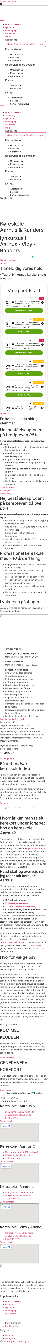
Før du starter (34, 945)
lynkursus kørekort (37, 848)
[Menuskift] (2, 21)
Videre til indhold (8, 1)
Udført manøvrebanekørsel (21, 906)
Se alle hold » (6, 413)
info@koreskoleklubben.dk (13, 942)
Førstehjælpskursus (18, 903)
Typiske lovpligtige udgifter (13, 719)
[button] (24, 719)
